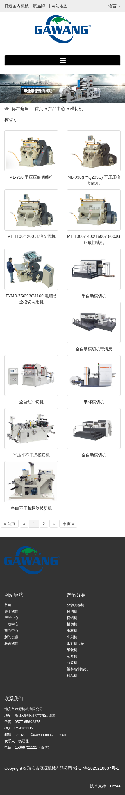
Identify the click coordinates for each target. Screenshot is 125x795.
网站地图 (59, 5)
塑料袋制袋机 (77, 669)
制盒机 (72, 656)
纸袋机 (72, 650)
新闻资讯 (11, 637)
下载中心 (11, 624)
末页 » (68, 523)
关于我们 (11, 611)
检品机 (72, 675)
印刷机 (72, 637)
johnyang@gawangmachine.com (41, 735)
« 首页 (9, 523)
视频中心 (11, 631)
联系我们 (11, 643)
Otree (115, 786)
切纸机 (72, 618)
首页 (39, 108)
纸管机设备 (75, 643)
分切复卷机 (75, 605)
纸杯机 (72, 631)
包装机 (72, 663)
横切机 (72, 611)
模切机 (72, 624)
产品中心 (56, 108)
